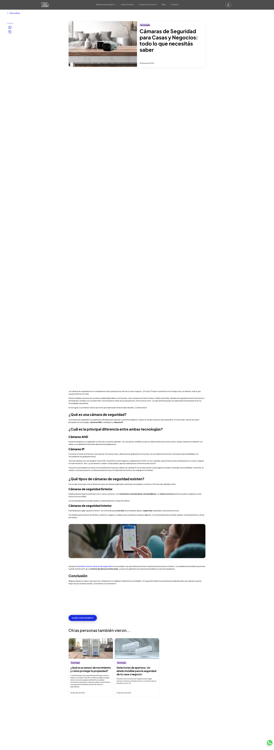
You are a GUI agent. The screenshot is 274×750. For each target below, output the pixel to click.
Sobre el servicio (127, 4)
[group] (90, 667)
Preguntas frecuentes (148, 4)
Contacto (174, 4)
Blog (163, 4)
